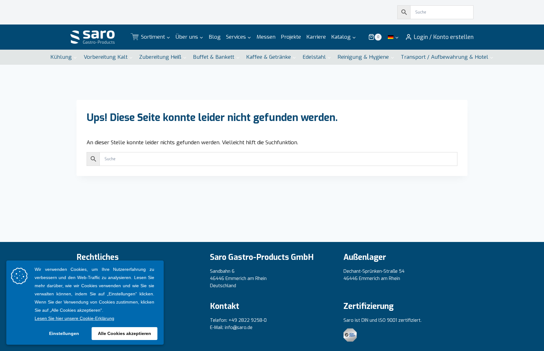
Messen (266, 37)
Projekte (291, 37)
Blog (215, 37)
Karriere (316, 37)
